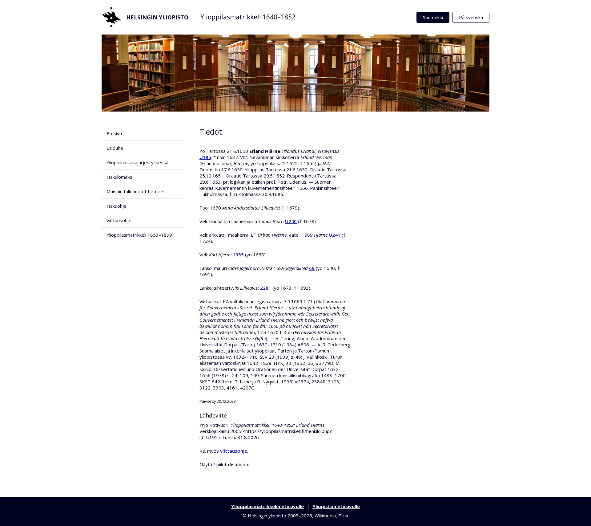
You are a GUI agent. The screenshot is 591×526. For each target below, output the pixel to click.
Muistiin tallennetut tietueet (136, 191)
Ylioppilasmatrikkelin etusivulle (267, 506)
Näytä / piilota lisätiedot (224, 464)
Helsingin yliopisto (157, 17)
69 (312, 268)
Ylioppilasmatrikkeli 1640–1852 (248, 17)
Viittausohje (119, 220)
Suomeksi (433, 17)
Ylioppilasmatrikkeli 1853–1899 (139, 235)
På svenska (471, 17)
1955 (238, 254)
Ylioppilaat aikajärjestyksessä (137, 162)
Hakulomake (119, 177)
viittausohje (233, 451)
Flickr (343, 515)
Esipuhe (115, 148)
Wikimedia (325, 515)
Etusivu (114, 133)
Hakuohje (117, 206)
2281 (265, 288)
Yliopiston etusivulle (336, 506)
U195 (205, 157)
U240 (291, 221)
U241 (334, 235)
